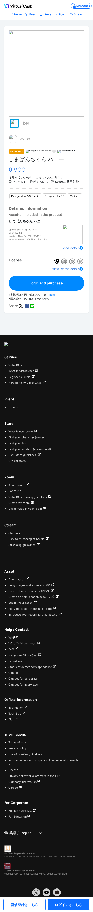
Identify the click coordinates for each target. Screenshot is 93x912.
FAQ (11, 649)
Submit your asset (20, 602)
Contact (13, 672)
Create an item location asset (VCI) (31, 597)
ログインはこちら (68, 905)
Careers (13, 787)
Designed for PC (54, 196)
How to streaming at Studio (26, 539)
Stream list (15, 533)
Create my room (19, 503)
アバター (75, 196)
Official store (17, 460)
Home (18, 14)
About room (16, 485)
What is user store (21, 431)
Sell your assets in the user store (30, 608)
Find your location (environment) (29, 449)
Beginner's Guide (19, 377)
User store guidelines (22, 455)
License (13, 770)
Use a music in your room (25, 508)
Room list (14, 491)
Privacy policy (17, 748)
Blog (11, 719)
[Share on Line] (32, 305)
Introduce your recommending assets (33, 614)
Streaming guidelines (22, 545)
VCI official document (22, 643)
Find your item (17, 443)
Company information (22, 782)
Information (15, 707)
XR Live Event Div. (20, 810)
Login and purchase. (46, 283)
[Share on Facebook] (27, 305)
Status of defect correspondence (30, 667)
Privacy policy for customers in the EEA (34, 775)
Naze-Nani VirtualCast (23, 655)
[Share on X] (21, 305)
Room (62, 14)
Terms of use (17, 742)
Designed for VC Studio (25, 196)
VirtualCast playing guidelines (28, 497)
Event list (14, 407)
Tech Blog (14, 713)
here (52, 294)
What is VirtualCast (21, 371)
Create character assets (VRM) (29, 591)
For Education (17, 816)
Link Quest (83, 5)
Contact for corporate (22, 678)
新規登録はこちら (24, 905)
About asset (16, 579)
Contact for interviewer (23, 684)
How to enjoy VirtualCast (25, 382)
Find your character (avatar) (26, 437)
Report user (16, 661)
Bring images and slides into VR (29, 585)
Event (33, 14)
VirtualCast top (18, 365)
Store (47, 14)
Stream (78, 14)
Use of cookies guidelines (25, 754)
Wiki (11, 637)
